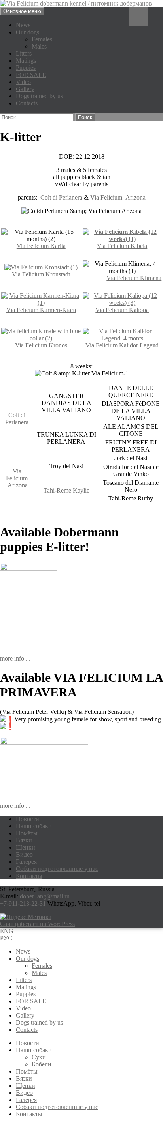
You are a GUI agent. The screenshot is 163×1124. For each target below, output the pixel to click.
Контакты (29, 875)
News (23, 25)
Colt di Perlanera (61, 197)
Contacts (27, 103)
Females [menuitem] (42, 965)
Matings (26, 60)
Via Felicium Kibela (122, 246)
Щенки (25, 847)
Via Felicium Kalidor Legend (122, 345)
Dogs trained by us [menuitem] (39, 1022)
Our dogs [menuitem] (27, 958)
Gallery (25, 89)
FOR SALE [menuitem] (31, 1001)
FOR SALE (31, 74)
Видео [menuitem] (24, 1092)
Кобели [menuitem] (41, 1064)
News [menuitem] (23, 951)
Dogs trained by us (39, 96)
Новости (27, 819)
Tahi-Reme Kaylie (66, 490)
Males (39, 46)
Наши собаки (34, 826)
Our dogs (27, 32)
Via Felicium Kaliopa (122, 309)
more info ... (15, 658)
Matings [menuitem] (26, 987)
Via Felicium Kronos (41, 345)
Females (42, 39)
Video (23, 81)
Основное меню (22, 11)
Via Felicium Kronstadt (41, 274)
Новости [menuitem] (27, 1043)
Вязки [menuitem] (24, 1078)
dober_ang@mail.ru (45, 896)
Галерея (26, 861)
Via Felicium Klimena (133, 277)
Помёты (27, 833)
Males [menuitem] (39, 972)
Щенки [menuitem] (25, 1085)
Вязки (24, 840)
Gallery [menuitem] (25, 1015)
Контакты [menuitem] (29, 1114)
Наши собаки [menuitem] (34, 1050)
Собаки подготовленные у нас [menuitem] (57, 1106)
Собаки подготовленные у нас (57, 868)
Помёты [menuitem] (27, 1071)
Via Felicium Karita (41, 246)
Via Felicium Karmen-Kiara (41, 309)
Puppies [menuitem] (26, 994)
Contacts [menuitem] (27, 1029)
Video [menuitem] (23, 1008)
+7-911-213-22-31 (23, 903)
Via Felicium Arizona (118, 197)
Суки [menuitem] (39, 1057)
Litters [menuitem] (24, 979)
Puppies (26, 67)
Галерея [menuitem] (26, 1099)
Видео (24, 854)
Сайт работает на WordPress (37, 923)
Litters (24, 53)
